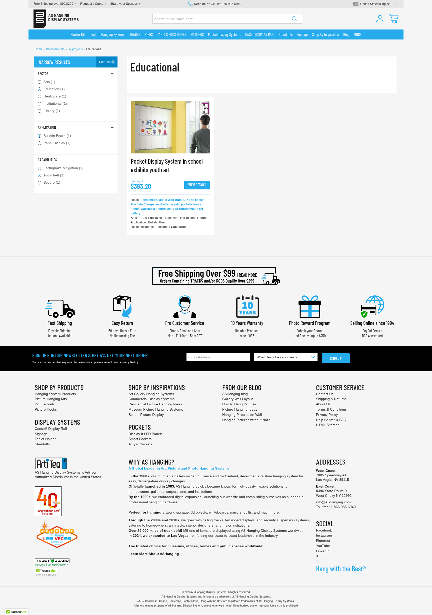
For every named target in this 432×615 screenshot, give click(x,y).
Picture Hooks (46, 409)
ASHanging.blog (235, 394)
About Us (323, 404)
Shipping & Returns (331, 399)
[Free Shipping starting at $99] (216, 276)
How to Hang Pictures (239, 404)
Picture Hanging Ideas (239, 409)
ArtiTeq (90, 472)
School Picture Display (146, 415)
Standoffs (42, 444)
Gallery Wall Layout (237, 399)
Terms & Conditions (331, 409)
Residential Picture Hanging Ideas (155, 404)
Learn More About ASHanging (153, 554)
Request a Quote (91, 3)
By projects (76, 49)
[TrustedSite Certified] (46, 572)
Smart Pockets (140, 439)
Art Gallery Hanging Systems (151, 394)
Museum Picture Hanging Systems (155, 409)
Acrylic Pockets (140, 444)
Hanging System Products (55, 394)
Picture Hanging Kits (51, 399)
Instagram (324, 535)
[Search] (294, 18)
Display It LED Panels (145, 434)
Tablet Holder (45, 439)
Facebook (324, 530)
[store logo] (56, 18)
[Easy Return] (122, 306)
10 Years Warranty (247, 323)
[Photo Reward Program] (310, 306)
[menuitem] (78, 34)
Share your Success (124, 3)
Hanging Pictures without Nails (246, 420)
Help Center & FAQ (331, 420)
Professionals (55, 49)
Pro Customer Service (184, 323)
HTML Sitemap (328, 425)
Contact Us (325, 394)
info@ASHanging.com (333, 502)
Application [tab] (47, 127)
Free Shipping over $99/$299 (53, 3)
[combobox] (227, 18)
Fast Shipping (60, 323)
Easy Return (122, 323)
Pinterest (323, 541)
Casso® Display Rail (51, 429)
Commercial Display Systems (151, 399)
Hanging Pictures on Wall (242, 415)
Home (39, 49)
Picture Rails (44, 404)
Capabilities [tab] (47, 159)
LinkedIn (323, 551)
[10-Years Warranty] (247, 306)
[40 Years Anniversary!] (48, 501)
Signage (41, 434)
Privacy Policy (129, 362)
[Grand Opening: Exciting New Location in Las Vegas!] (57, 534)
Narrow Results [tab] (54, 62)
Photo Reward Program (309, 323)
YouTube (323, 546)
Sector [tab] (43, 73)
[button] (380, 18)
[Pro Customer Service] (185, 306)
